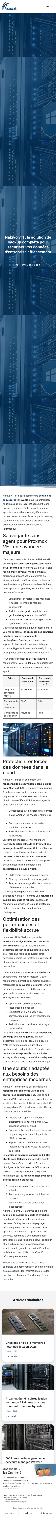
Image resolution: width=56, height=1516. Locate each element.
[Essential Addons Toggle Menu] (47, 6)
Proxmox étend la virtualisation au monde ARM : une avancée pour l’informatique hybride (26, 1402)
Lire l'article (11, 1356)
